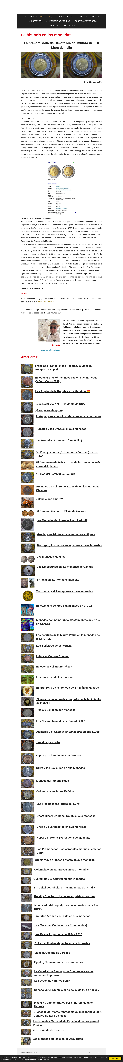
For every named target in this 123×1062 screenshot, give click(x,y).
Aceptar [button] (115, 1058)
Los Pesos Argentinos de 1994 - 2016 (58, 934)
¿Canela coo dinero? (49, 498)
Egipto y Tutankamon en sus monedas (58, 962)
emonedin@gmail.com (50, 350)
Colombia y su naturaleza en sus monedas (61, 869)
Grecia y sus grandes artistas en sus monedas (65, 859)
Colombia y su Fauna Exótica (55, 791)
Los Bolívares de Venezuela (53, 645)
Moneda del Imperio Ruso (52, 780)
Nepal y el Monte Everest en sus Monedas (63, 837)
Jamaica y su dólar (48, 742)
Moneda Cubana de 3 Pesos (52, 952)
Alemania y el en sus (68, 731)
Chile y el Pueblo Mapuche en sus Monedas (62, 943)
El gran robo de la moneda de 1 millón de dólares (67, 687)
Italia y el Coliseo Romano (52, 656)
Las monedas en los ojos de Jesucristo (58, 1038)
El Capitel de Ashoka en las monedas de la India (64, 887)
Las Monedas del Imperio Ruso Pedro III (62, 520)
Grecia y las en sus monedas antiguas (66, 534)
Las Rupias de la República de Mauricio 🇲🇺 (62, 391)
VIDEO (24, 294)
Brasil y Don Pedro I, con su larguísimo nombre (64, 896)
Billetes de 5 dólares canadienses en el (64, 605)
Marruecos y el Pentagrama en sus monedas (64, 591)
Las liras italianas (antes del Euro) (58, 803)
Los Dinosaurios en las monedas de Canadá (65, 566)
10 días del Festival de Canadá (55, 473)
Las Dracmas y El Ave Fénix (52, 980)
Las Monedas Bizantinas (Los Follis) (59, 440)
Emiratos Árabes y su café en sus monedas (62, 916)
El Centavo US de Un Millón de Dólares (61, 511)
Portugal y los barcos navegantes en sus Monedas (69, 545)
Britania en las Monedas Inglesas (58, 579)
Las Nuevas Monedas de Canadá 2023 (60, 721)
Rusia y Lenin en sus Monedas (56, 709)
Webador (100, 1052)
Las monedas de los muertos (54, 677)
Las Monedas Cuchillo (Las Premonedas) (60, 925)
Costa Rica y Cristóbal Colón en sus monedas (66, 815)
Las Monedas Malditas (51, 556)
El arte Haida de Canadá (48, 1030)
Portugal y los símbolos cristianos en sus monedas (68, 416)
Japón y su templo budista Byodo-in (59, 755)
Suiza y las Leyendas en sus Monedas (60, 767)
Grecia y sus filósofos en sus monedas (61, 826)
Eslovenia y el (54, 666)
